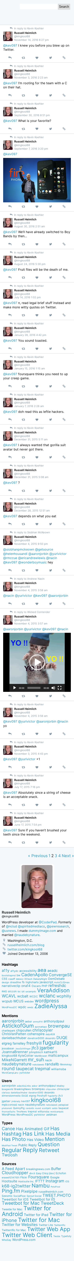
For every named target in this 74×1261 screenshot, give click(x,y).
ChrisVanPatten (14, 1034)
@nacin (51, 558)
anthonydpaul (54, 1021)
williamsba (58, 1069)
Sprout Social (34, 1196)
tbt (19, 991)
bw (18, 975)
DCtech (28, 979)
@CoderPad (48, 922)
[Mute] (53, 688)
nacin (48, 1060)
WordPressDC (9, 1007)
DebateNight (40, 979)
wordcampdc (57, 1111)
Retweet (49, 1150)
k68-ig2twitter (16, 1185)
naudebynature (16, 1063)
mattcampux (58, 1055)
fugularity (56, 1042)
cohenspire (36, 1034)
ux (23, 991)
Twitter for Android (26, 1211)
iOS (67, 1181)
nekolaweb (38, 1064)
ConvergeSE (60, 974)
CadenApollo (34, 974)
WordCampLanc (10, 1072)
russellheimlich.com (50, 1191)
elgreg (7, 1043)
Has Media (57, 1134)
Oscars (36, 986)
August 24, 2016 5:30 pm (29, 264)
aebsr (28, 1021)
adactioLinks (24, 1085)
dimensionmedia (11, 1095)
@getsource (44, 549)
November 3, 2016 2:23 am (31, 77)
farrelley (19, 1043)
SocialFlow (19, 1195)
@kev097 (10, 45)
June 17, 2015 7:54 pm (27, 824)
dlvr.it (32, 1173)
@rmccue (10, 558)
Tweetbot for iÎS (42, 1199)
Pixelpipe (29, 1191)
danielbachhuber (14, 1038)
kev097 (25, 1101)
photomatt (7, 1108)
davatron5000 (35, 1038)
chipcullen (23, 1030)
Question (49, 1144)
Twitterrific (59, 1225)
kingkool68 (9, 1055)
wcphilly (63, 996)
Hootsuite (9, 1181)
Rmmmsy (66, 1064)
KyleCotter (26, 1055)
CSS (4, 978)
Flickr (23, 1177)
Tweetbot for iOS (15, 1199)
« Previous (38, 855)
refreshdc (57, 985)
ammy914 (38, 1021)
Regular (12, 1150)
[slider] (33, 688)
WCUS (18, 1001)
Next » (68, 855)
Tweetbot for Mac (21, 1203)
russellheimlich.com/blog (25, 945)
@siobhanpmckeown (18, 549)
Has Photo (14, 1139)
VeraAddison (53, 990)
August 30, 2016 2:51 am (29, 226)
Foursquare (38, 1177)
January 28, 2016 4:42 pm (30, 335)
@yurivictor (58, 554)
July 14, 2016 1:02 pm (27, 297)
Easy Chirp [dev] (45, 1173)
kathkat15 (50, 1052)
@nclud (11, 926)
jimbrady (15, 1101)
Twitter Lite (46, 1225)
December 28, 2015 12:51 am (32, 510)
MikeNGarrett (14, 1059)
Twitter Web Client (27, 1234)
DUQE (61, 1037)
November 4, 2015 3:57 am (30, 623)
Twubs (56, 1236)
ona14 (26, 986)
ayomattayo (41, 1026)
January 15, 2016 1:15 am (29, 368)
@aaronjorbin (38, 554)
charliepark (8, 1030)
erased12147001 (10, 1177)
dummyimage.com (42, 931)
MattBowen (41, 1055)
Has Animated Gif (32, 1128)
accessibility (28, 971)
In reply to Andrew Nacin (29, 578)
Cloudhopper (15, 1172)
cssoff (11, 978)
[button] (37, 662)
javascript (46, 982)
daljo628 (50, 1034)
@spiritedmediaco (31, 926)
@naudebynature (26, 935)
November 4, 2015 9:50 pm (31, 543)
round (8, 1068)
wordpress (47, 1001)
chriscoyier (42, 1030)
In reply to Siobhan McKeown (31, 532)
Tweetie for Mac (12, 1209)
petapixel (63, 1104)
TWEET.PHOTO (56, 1195)
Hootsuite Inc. (26, 1181)
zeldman (51, 1114)
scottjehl (46, 1108)
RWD (4, 991)
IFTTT (40, 1181)
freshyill (34, 1043)
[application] (37, 662)
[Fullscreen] (60, 688)
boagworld (7, 1089)
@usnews (9, 931)
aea (41, 970)
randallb (52, 1064)
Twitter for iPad (36, 1215)
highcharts (32, 982)
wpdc (22, 1007)
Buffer (56, 1169)
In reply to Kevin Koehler (28, 28)
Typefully (66, 1236)
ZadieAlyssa (50, 1006)
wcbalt (22, 996)
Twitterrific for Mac (14, 1230)
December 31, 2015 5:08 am (31, 477)
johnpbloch (36, 1052)
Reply (30, 1149)
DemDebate (56, 979)
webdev (29, 1001)
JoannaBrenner (15, 1052)
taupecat (25, 1068)
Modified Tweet (9, 1145)
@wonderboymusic (32, 562)
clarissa (6, 1092)
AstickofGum (18, 1025)
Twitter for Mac (39, 1219)
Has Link (33, 1133)
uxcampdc (30, 991)
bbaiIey (60, 1085)
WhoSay (6, 1239)
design (5, 982)
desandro (50, 1038)
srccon (12, 991)
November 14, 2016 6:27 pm (31, 39)
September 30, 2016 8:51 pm (32, 115)
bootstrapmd (9, 975)
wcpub (7, 1001)
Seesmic (7, 1195)
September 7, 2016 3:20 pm (31, 148)
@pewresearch (58, 926)
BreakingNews (22, 1089)
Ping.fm (11, 1191)
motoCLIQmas (61, 982)
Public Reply (27, 1145)
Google (54, 1177)
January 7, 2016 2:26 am (29, 406)
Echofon (61, 1173)
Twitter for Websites (20, 1224)
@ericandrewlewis (31, 558)
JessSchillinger (23, 1048)
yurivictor (24, 1072)
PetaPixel (55, 1186)
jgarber (47, 1047)
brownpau (59, 1026)
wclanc (47, 995)
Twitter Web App (48, 1229)
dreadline (15, 982)
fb (23, 982)
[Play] (15, 688)
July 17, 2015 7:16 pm (27, 787)
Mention (55, 1139)
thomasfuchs (8, 1111)
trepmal (42, 1068)
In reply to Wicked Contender (31, 612)
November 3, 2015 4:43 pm (31, 753)
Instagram (55, 1180)
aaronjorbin (13, 1020)
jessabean (8, 1048)
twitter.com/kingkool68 (24, 949)
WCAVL (9, 995)
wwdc (30, 1007)
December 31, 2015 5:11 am (31, 439)
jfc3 (35, 1047)
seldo (54, 1108)
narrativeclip (11, 986)
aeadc (52, 970)
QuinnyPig (19, 1108)
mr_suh (36, 1059)
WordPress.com (24, 1240)
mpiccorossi (9, 1104)
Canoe (8, 1128)
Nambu (41, 1185)
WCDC (33, 996)
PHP (44, 986)
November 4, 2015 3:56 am (31, 715)
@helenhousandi (15, 554)
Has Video (35, 1139)
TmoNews (21, 1111)
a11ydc (14, 970)
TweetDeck (52, 1203)
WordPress (8, 1114)
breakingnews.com (38, 1169)
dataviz (19, 979)
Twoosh (10, 1154)
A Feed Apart (13, 1168)
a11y (5, 970)
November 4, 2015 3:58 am (31, 590)
